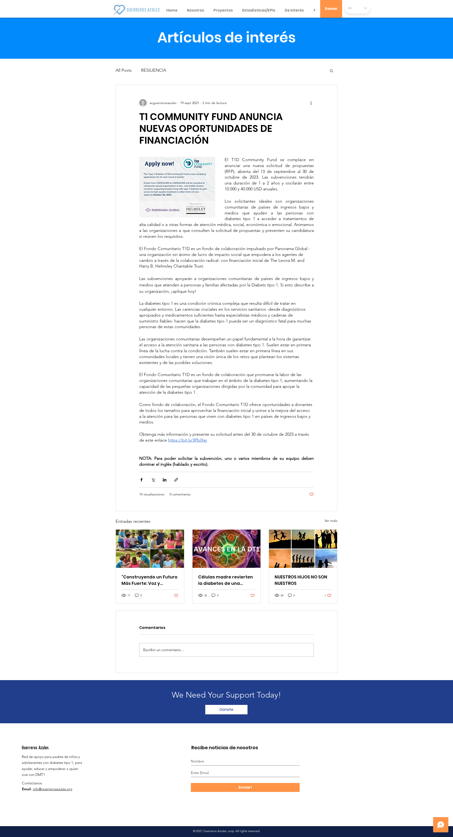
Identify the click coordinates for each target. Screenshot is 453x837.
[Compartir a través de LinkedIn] (164, 479)
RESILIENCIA (153, 70)
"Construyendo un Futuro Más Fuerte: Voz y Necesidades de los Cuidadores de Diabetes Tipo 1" (149, 580)
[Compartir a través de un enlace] (176, 479)
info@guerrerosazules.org (52, 789)
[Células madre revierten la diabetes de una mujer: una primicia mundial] (227, 549)
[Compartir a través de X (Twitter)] (153, 479)
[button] (331, 70)
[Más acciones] (311, 103)
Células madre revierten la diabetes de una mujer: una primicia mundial (225, 580)
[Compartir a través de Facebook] (141, 479)
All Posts (124, 70)
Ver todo (331, 521)
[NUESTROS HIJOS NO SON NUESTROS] (303, 549)
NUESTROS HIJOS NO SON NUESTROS (301, 580)
